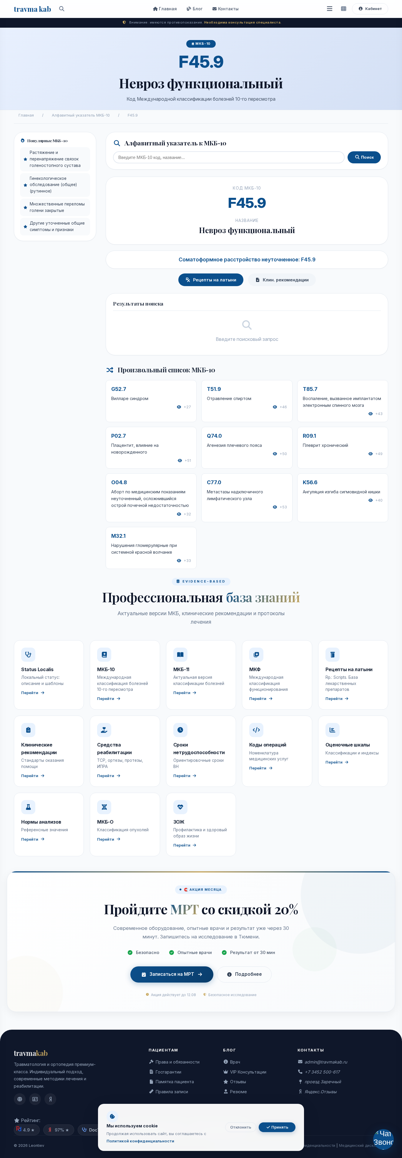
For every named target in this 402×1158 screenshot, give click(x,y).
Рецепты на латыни (214, 279)
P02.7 (118, 436)
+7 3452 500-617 (322, 1071)
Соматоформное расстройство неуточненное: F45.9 (247, 259)
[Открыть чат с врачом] (383, 1139)
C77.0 (214, 482)
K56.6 (310, 482)
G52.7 (118, 389)
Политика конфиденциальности (306, 1145)
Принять (279, 1127)
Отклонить (240, 1127)
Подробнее (248, 974)
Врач (235, 1061)
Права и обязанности (178, 1061)
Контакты (228, 8)
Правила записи (172, 1091)
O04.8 (119, 482)
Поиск (367, 157)
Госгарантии (168, 1071)
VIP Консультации (248, 1071)
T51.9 (214, 389)
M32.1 (118, 536)
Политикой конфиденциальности (140, 1141)
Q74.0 (214, 436)
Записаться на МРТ (171, 974)
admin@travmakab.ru (326, 1061)
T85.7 (310, 389)
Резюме (238, 1091)
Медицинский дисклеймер (363, 1145)
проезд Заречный (323, 1081)
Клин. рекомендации (286, 279)
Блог (197, 8)
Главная (167, 8)
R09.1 (309, 436)
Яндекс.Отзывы (321, 1091)
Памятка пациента (175, 1081)
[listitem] (20, 1099)
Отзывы (238, 1081)
